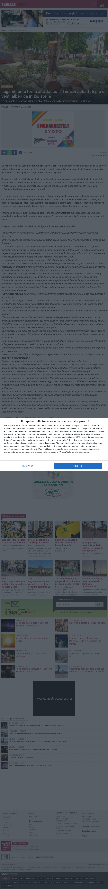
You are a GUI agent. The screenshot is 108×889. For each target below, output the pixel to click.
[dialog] (54, 444)
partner (24, 425)
